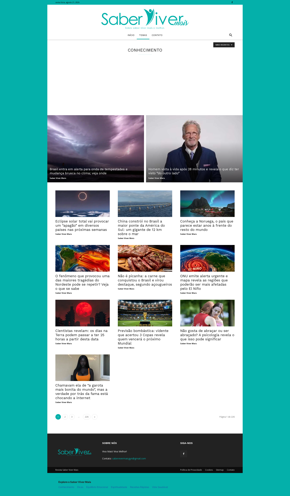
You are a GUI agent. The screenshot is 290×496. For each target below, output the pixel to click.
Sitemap (220, 469)
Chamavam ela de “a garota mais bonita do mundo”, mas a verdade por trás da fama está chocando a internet (81, 391)
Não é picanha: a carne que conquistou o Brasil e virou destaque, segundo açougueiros (145, 280)
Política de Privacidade (191, 469)
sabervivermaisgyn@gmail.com (129, 458)
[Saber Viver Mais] (145, 18)
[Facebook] (232, 2)
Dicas (80, 487)
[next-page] (95, 417)
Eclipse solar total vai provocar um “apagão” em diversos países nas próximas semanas (82, 225)
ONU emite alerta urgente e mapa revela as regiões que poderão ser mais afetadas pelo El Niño (204, 282)
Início (131, 35)
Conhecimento (66, 487)
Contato (157, 35)
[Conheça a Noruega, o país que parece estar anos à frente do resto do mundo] (207, 203)
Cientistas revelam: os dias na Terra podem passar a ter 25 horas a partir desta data (81, 335)
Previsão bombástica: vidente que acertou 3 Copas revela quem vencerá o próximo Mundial (143, 337)
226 (86, 416)
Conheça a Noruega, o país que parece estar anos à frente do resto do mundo (206, 225)
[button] (231, 35)
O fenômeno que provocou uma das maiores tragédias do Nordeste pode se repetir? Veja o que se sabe (82, 282)
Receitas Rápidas (139, 487)
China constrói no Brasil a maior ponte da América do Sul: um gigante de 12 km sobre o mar (141, 227)
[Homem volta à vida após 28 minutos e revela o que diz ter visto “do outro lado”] (194, 148)
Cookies (209, 469)
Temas (143, 35)
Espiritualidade (119, 487)
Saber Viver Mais (58, 178)
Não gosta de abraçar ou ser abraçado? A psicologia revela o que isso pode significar (207, 335)
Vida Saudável (160, 487)
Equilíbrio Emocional (97, 487)
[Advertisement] (145, 90)
